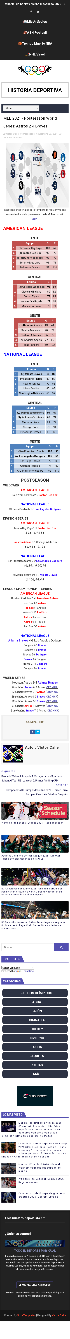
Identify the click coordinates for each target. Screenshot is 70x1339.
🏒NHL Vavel (35, 54)
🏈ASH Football (35, 32)
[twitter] (38, 12)
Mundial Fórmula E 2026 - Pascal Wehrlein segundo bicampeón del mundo (40, 1167)
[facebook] (31, 12)
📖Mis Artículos (35, 21)
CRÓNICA (51, 687)
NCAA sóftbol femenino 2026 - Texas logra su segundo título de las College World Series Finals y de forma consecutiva (33, 925)
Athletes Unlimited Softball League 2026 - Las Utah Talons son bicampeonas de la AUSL (31, 857)
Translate (28, 971)
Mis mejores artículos (36, 1284)
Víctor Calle (59, 1315)
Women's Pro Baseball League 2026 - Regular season (32, 823)
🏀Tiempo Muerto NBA (35, 43)
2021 (35, 219)
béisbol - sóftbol (13, 137)
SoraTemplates (26, 1315)
